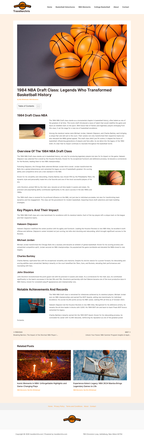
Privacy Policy (59, 406)
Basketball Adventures (65, 7)
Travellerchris (21, 11)
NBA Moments (84, 7)
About (116, 7)
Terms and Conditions (74, 406)
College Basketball (102, 7)
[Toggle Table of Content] (37, 106)
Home (49, 7)
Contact (125, 7)
